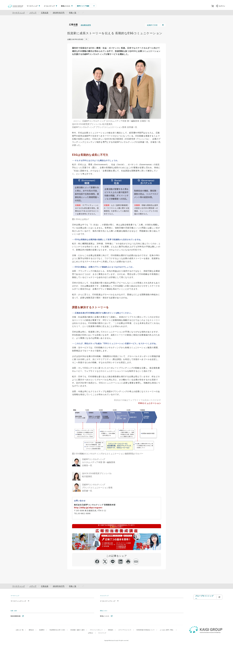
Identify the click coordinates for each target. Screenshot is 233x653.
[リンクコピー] (136, 561)
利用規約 (112, 630)
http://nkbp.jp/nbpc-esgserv (88, 507)
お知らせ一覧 (21, 630)
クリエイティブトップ (107, 601)
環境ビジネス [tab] (65, 6)
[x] (105, 561)
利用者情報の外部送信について (147, 630)
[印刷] (128, 561)
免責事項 (43, 630)
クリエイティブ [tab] (49, 6)
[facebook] (97, 561)
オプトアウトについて (126, 630)
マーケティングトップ (18, 601)
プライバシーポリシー (97, 630)
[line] (112, 561)
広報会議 (44, 12)
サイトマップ (102, 633)
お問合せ (92, 633)
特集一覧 (72, 12)
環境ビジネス (104, 616)
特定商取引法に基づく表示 (58, 630)
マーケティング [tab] (32, 6)
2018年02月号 (59, 12)
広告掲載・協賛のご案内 (78, 630)
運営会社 (32, 630)
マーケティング (18, 12)
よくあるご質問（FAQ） (168, 630)
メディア (33, 12)
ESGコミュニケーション (149, 403)
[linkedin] (120, 561)
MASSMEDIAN (16, 616)
